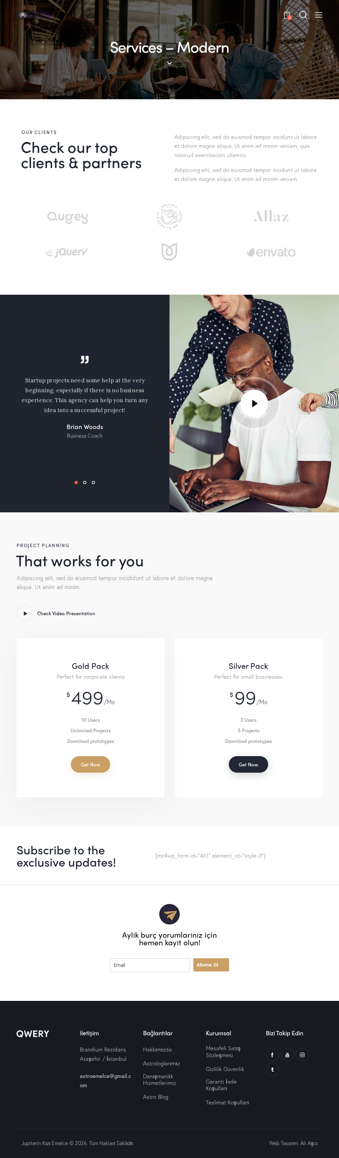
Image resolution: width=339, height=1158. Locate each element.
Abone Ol (207, 965)
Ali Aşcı (308, 1142)
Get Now (90, 764)
